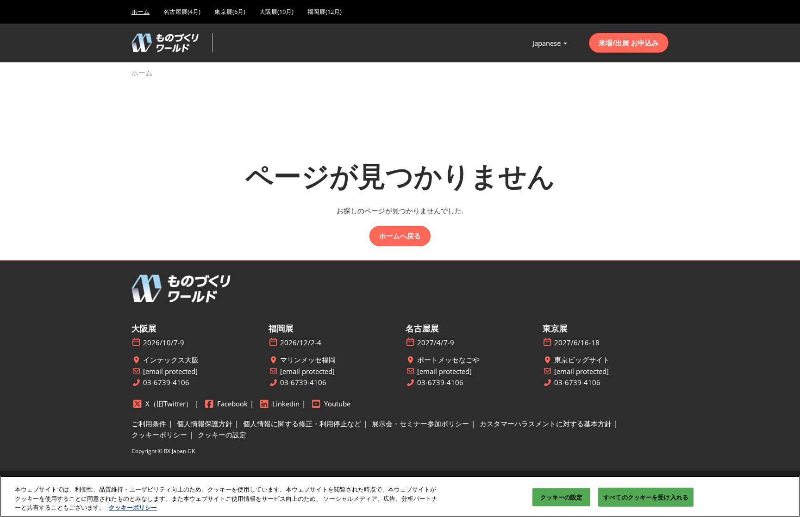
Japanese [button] (547, 43)
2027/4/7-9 (435, 342)
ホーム (140, 11)
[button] (629, 43)
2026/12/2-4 (300, 342)
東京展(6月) (229, 11)
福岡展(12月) (324, 11)
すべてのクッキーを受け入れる (645, 496)
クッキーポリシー (133, 507)
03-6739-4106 (166, 382)
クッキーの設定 (561, 496)
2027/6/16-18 (577, 342)
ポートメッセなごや (448, 359)
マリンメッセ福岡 (308, 359)
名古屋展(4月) (181, 11)
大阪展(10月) (276, 11)
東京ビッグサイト (582, 359)
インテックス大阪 (171, 359)
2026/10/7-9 (163, 342)
